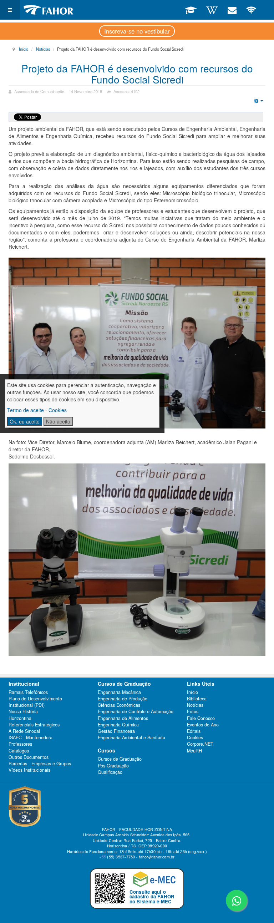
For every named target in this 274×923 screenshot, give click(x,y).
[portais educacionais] (191, 9)
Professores (20, 744)
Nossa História (23, 711)
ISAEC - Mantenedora (30, 737)
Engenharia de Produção (122, 698)
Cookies (195, 737)
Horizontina (20, 718)
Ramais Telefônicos (28, 692)
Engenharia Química (118, 724)
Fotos (192, 711)
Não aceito (58, 421)
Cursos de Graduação (120, 759)
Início (23, 49)
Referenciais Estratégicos (34, 724)
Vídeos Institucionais (29, 770)
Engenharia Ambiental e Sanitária (131, 737)
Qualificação (110, 772)
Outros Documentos (29, 757)
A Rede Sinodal (24, 731)
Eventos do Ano (203, 724)
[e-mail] (232, 9)
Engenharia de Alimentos (123, 718)
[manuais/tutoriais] (212, 9)
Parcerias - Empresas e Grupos (40, 763)
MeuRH (194, 750)
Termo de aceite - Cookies (37, 410)
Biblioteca (197, 698)
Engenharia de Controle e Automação (135, 711)
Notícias (43, 49)
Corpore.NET (200, 744)
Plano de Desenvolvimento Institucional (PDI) (35, 701)
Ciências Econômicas (119, 705)
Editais (194, 731)
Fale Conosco (201, 718)
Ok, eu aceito (25, 421)
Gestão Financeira (116, 731)
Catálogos (19, 750)
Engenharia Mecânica (119, 692)
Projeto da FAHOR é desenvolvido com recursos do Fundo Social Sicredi (137, 73)
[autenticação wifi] (251, 9)
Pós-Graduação (113, 765)
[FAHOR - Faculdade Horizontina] (48, 10)
